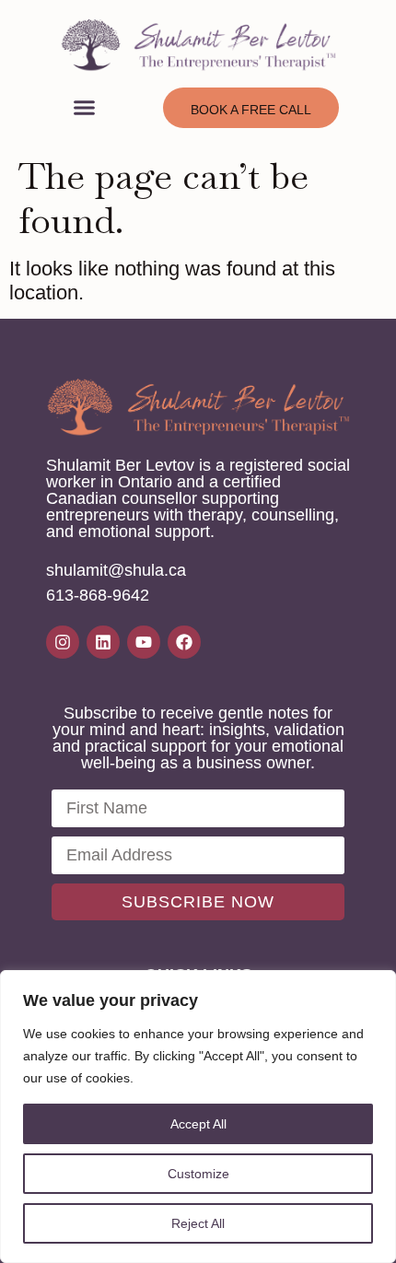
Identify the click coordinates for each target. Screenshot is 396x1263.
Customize (198, 1173)
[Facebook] (184, 642)
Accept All (198, 1124)
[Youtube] (143, 642)
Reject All (198, 1223)
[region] (198, 1116)
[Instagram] (62, 642)
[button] (84, 107)
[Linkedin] (103, 642)
